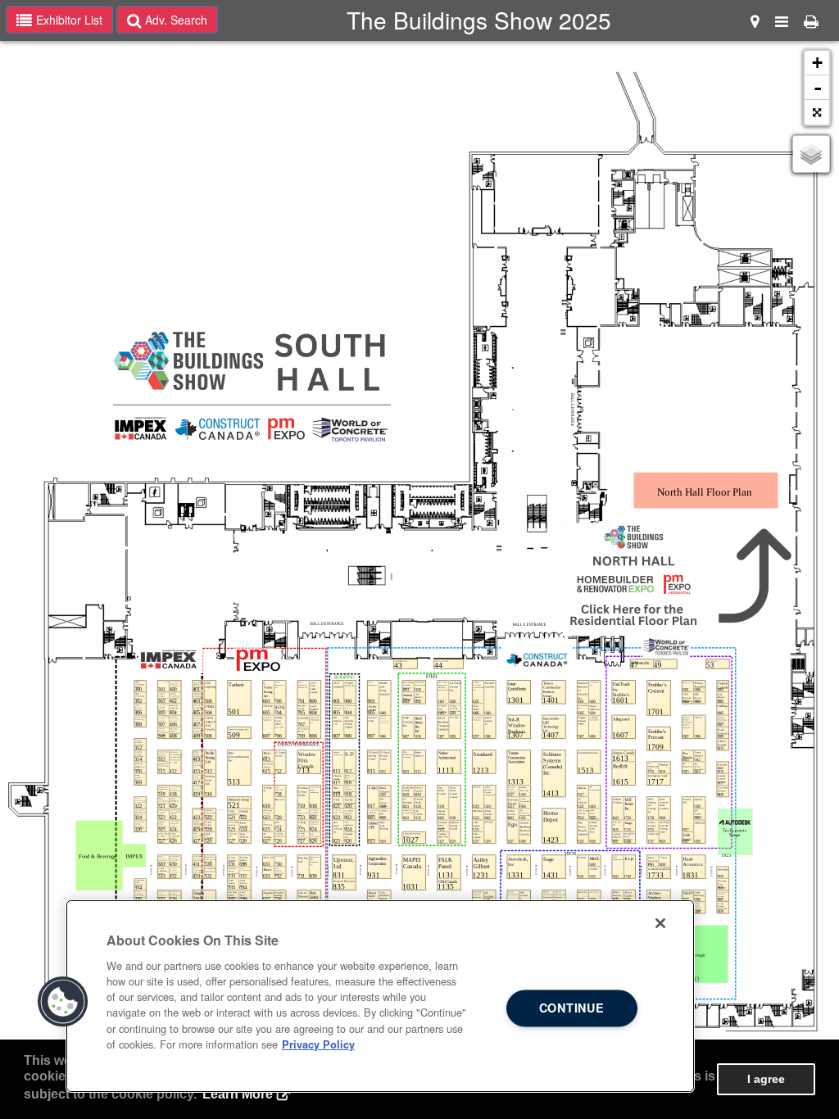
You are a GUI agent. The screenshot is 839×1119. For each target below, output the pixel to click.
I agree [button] (766, 1078)
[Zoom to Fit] (817, 112)
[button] (63, 1002)
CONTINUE (572, 1008)
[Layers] (811, 154)
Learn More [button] (237, 1094)
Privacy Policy (318, 1044)
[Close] (660, 923)
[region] (380, 996)
